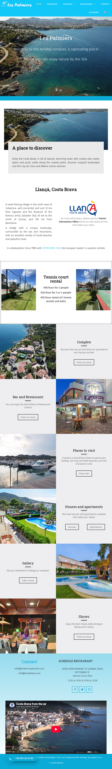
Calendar (94, 12)
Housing (67, 4)
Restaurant (86, 4)
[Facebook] (75, 689)
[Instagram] (89, 689)
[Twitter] (82, 689)
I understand (56, 762)
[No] (108, 761)
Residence (52, 4)
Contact (105, 4)
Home (39, 4)
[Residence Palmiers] (16, 4)
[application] (56, 729)
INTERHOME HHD (51, 248)
